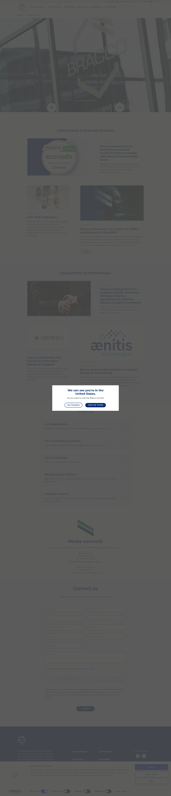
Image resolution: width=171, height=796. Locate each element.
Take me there (95, 405)
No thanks (73, 405)
